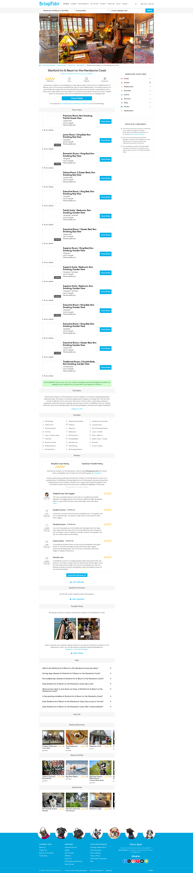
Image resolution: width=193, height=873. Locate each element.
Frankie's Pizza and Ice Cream (49, 747)
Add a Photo (78, 653)
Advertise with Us (71, 847)
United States (61, 65)
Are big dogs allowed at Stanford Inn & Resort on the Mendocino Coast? (71, 673)
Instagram (84, 649)
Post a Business (95, 850)
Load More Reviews (77, 575)
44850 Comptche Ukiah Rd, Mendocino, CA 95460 (77, 74)
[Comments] (59, 638)
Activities (94, 4)
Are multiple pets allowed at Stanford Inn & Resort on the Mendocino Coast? (73, 678)
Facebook (68, 649)
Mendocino (81, 65)
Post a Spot (136, 844)
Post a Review (78, 582)
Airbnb (73, 4)
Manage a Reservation (98, 847)
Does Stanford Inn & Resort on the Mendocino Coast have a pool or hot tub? (72, 701)
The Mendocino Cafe (72, 747)
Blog (119, 4)
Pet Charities (69, 853)
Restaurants (83, 4)
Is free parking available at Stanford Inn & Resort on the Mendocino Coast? (72, 696)
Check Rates (77, 98)
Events (103, 4)
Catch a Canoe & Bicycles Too (48, 777)
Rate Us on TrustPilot (46, 853)
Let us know (123, 850)
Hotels (66, 4)
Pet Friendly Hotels (49, 65)
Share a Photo (95, 856)
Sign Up (151, 4)
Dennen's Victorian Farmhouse (73, 810)
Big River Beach (72, 777)
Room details (48, 130)
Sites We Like (69, 864)
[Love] (56, 638)
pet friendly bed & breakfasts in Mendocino (75, 104)
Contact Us (43, 850)
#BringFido (136, 856)
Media (67, 850)
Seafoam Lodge (95, 809)
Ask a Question (78, 599)
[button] (136, 79)
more (55, 503)
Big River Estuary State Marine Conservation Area (96, 778)
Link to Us (68, 859)
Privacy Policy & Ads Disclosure (76, 870)
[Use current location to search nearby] (72, 11)
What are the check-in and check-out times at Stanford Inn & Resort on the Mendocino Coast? (72, 690)
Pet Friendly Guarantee (137, 134)
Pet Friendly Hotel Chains (73, 861)
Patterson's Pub (95, 746)
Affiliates (68, 856)
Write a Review (95, 853)
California (71, 65)
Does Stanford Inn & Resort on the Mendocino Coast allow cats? (68, 684)
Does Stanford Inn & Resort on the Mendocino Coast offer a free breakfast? (72, 707)
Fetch (149, 10)
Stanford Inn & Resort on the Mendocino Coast (103, 65)
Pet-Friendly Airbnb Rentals (49, 810)
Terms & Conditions (96, 870)
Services (111, 4)
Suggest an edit (76, 409)
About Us (42, 847)
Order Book (43, 856)
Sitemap (109, 870)
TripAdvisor (97, 473)
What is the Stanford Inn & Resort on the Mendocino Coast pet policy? (70, 668)
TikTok (76, 649)
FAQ (91, 861)
